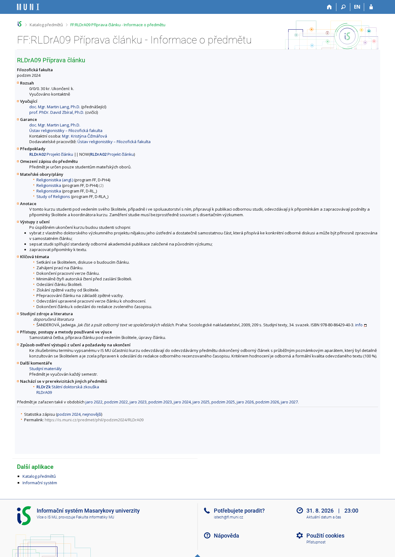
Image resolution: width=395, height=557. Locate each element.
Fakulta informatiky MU (95, 517)
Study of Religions (53, 196)
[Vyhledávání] (343, 7)
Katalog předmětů (46, 24)
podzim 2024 (69, 414)
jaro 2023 (138, 402)
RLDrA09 (44, 392)
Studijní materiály (45, 368)
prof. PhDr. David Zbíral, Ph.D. (56, 112)
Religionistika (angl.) (54, 180)
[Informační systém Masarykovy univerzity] (28, 7)
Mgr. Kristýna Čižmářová (84, 136)
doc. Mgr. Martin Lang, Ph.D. (54, 106)
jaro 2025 (201, 402)
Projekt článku (51, 154)
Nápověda (226, 535)
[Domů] (329, 7)
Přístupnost (316, 542)
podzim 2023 (160, 402)
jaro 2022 (93, 402)
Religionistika (48, 185)
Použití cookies (325, 535)
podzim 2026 (267, 402)
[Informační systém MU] (19, 24)
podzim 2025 (223, 402)
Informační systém (40, 482)
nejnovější (91, 414)
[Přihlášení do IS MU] (371, 7)
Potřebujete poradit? (239, 510)
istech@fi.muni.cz (228, 517)
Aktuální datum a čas (323, 517)
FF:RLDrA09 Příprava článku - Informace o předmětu (117, 24)
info (359, 325)
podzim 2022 (116, 402)
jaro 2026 (245, 402)
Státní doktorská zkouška (67, 387)
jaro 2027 (289, 402)
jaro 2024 (182, 402)
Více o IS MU (47, 517)
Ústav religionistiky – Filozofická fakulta (65, 130)
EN (357, 6)
